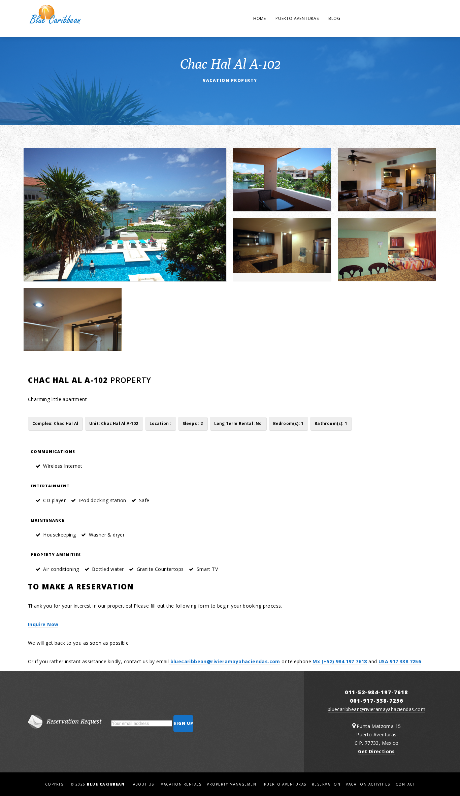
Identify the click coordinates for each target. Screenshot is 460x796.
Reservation (326, 784)
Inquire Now (43, 624)
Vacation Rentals (181, 784)
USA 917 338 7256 (400, 661)
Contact (405, 784)
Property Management (233, 784)
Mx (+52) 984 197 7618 (340, 661)
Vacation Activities (368, 784)
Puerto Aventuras (297, 18)
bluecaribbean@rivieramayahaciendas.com (224, 661)
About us (143, 784)
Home (259, 18)
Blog (334, 18)
